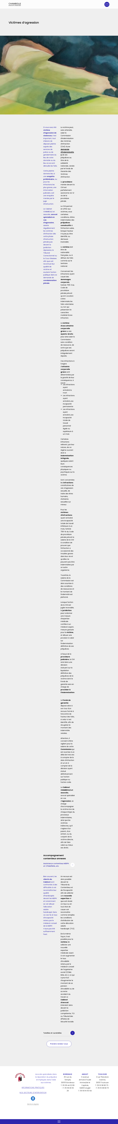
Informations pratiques (33, 1087)
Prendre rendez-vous (59, 1044)
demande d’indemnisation (67, 152)
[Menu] (59, 1121)
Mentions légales (33, 1104)
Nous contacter (106, 4)
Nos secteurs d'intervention (33, 1092)
